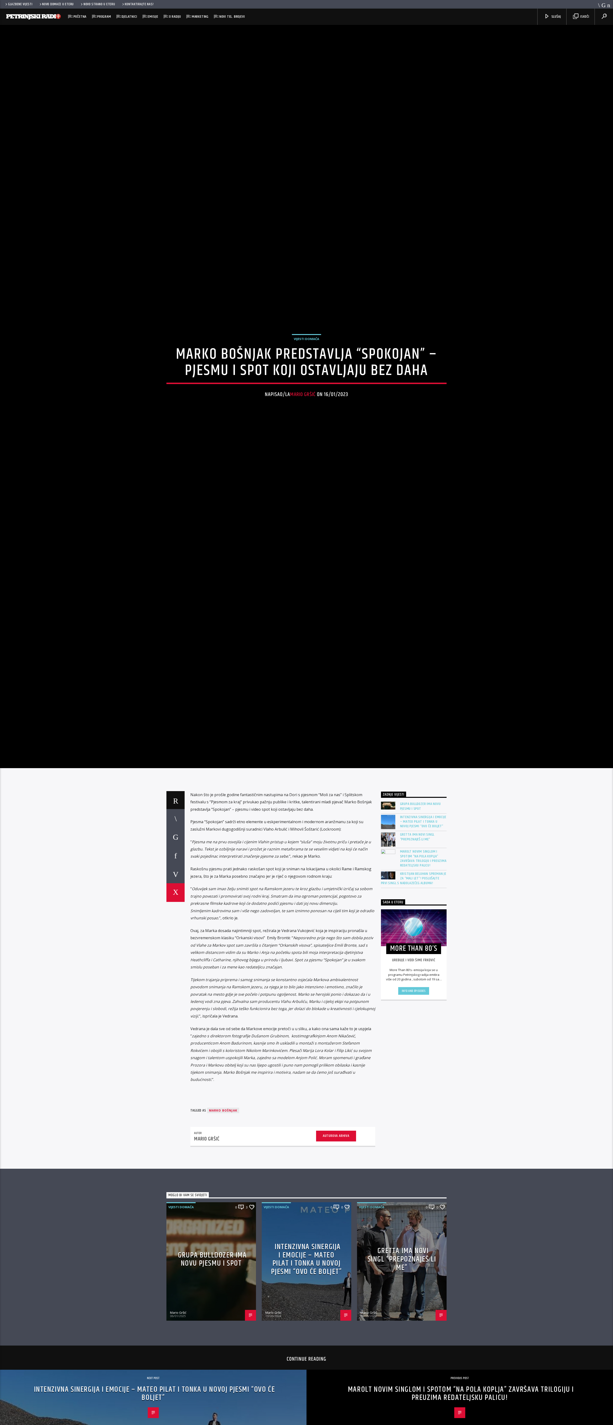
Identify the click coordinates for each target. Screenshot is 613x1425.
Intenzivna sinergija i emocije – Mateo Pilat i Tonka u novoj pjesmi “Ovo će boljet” (423, 874)
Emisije (153, 17)
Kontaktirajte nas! (139, 4)
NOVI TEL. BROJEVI (232, 17)
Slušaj (556, 17)
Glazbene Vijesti (20, 4)
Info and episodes (414, 1043)
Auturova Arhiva (336, 1188)
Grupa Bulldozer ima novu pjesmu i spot (420, 858)
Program (104, 17)
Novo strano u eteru (99, 4)
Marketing (200, 17)
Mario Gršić (303, 418)
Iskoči (584, 17)
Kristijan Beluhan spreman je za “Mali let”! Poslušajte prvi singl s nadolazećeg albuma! (413, 931)
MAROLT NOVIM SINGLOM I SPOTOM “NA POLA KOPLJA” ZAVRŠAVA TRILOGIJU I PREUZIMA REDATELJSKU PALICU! (423, 911)
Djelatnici (129, 17)
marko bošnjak (223, 1163)
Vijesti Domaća (306, 363)
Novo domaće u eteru (58, 4)
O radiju (175, 17)
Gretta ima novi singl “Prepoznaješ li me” (417, 889)
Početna (80, 17)
